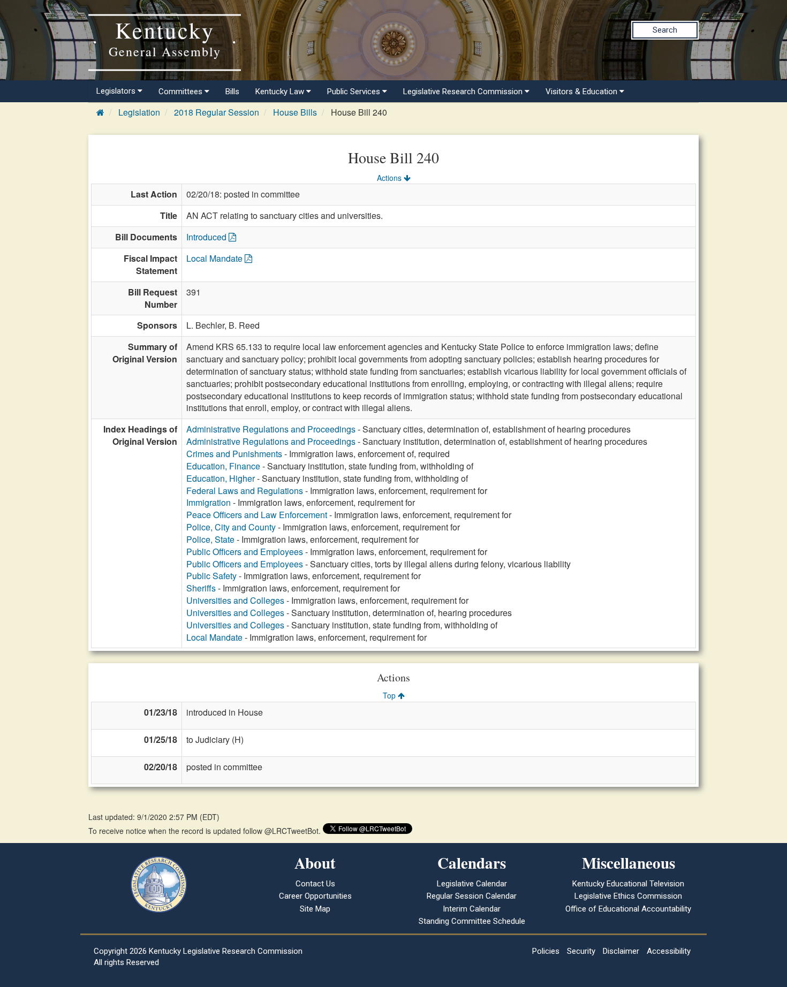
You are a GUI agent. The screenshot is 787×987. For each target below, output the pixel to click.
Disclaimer (621, 951)
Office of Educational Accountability (628, 909)
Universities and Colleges (235, 600)
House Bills (295, 112)
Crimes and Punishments (234, 453)
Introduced (207, 237)
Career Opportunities (315, 896)
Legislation (139, 112)
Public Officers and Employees (244, 551)
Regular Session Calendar (472, 896)
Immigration (208, 502)
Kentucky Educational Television (628, 884)
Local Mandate (215, 258)
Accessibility (669, 951)
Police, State (210, 539)
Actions (390, 177)
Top (390, 695)
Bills (232, 91)
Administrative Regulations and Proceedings (270, 429)
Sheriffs (201, 588)
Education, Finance (223, 466)
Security (581, 951)
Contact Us (315, 884)
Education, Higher (220, 478)
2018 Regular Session (216, 112)
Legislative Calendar (472, 884)
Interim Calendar (472, 909)
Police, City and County (231, 527)
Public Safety (211, 576)
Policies (545, 951)
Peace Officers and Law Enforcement (256, 514)
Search (665, 30)
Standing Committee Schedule (472, 921)
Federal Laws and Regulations (244, 490)
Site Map (315, 909)
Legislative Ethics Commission (628, 896)
